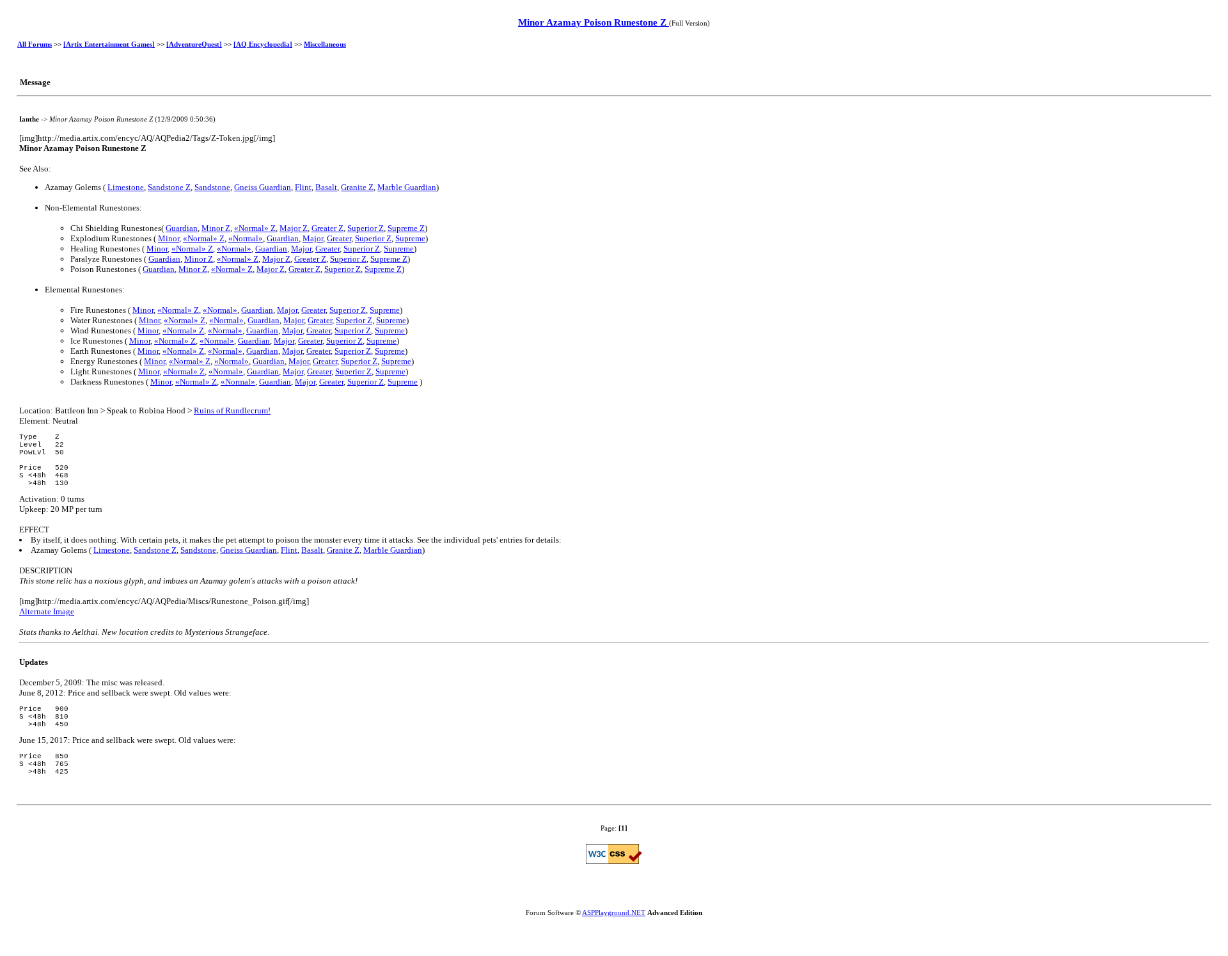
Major (313, 238)
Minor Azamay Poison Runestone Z (593, 22)
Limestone (125, 187)
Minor (168, 238)
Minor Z (215, 228)
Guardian (182, 228)
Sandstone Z (169, 187)
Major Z (293, 228)
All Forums (34, 44)
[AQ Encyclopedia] (262, 44)
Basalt (326, 187)
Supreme (410, 238)
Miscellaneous (325, 44)
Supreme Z (406, 228)
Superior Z (365, 228)
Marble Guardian (406, 187)
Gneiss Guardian (262, 187)
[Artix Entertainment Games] (109, 44)
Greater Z (327, 228)
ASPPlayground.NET (613, 912)
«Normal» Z (255, 228)
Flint (303, 187)
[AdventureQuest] (194, 44)
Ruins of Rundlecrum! (232, 410)
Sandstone (212, 187)
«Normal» (245, 238)
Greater (339, 238)
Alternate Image (46, 611)
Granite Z (357, 187)
